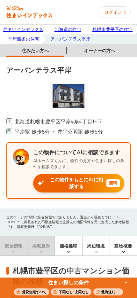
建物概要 (123, 245)
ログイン (113, 12)
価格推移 (68, 245)
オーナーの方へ (99, 50)
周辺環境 (96, 245)
